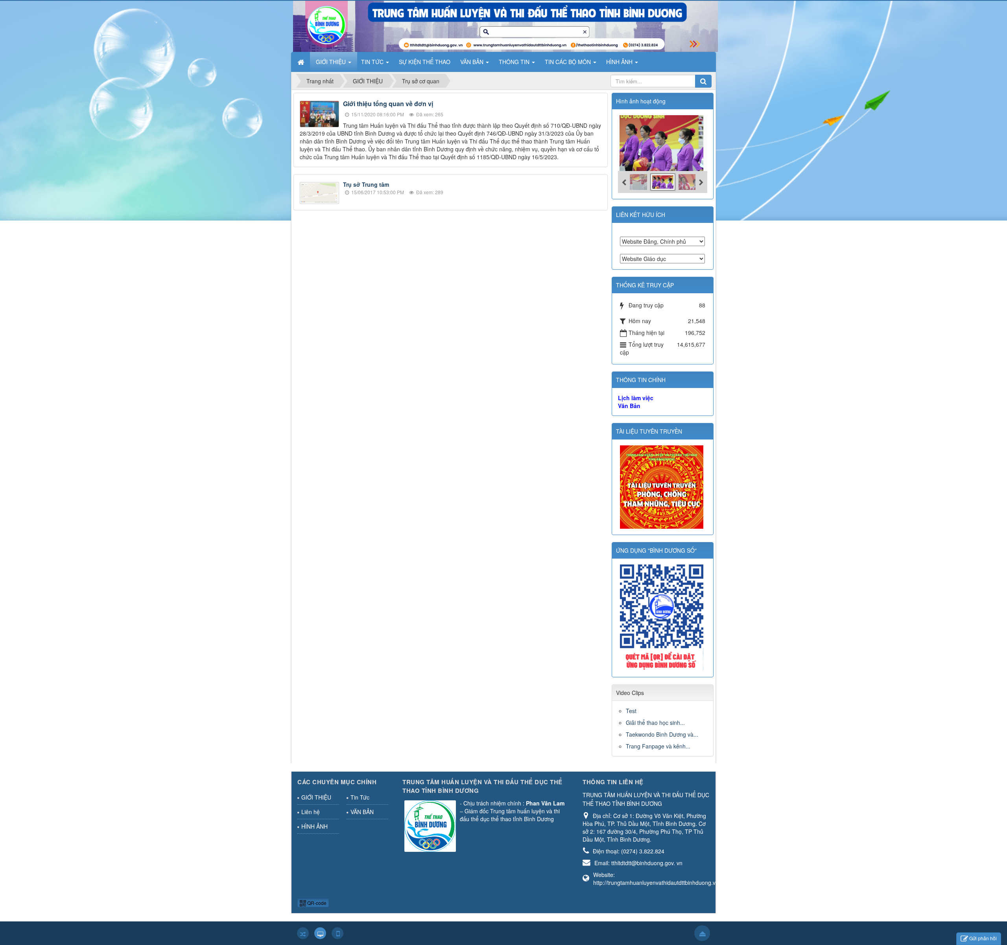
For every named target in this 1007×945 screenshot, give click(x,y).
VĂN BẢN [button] (472, 62)
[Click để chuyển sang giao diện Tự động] (303, 933)
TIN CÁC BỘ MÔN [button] (568, 62)
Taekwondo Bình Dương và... (662, 734)
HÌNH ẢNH (314, 826)
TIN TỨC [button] (373, 62)
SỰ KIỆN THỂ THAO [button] (424, 62)
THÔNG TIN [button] (515, 62)
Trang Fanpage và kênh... (658, 746)
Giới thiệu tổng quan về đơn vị (388, 103)
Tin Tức (359, 797)
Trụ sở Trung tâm (366, 184)
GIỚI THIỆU (316, 797)
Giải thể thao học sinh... (655, 722)
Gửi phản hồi (983, 938)
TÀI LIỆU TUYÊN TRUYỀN (649, 431)
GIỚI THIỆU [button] (331, 62)
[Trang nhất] (301, 62)
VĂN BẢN (362, 812)
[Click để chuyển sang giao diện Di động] (337, 933)
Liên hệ (310, 812)
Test (631, 711)
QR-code (316, 902)
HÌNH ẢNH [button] (620, 62)
